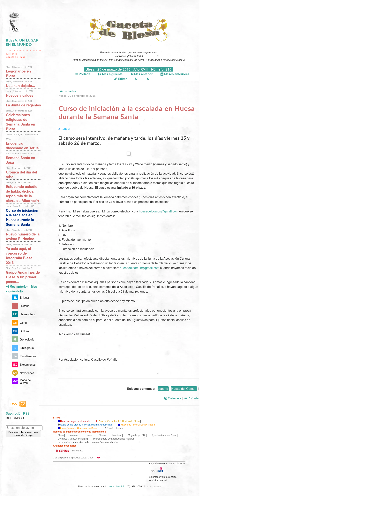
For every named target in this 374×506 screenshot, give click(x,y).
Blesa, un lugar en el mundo (75, 421)
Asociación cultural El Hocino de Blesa (119, 421)
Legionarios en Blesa (18, 73)
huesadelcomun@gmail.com (158, 211)
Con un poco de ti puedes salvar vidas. (73, 457)
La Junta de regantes (23, 105)
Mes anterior (143, 74)
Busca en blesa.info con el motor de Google (23, 434)
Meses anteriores (176, 74)
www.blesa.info (117, 486)
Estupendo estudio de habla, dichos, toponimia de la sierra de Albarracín (22, 193)
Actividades (68, 91)
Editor (122, 78)
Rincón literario (115, 428)
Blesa (61, 435)
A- (148, 78)
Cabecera (174, 398)
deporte (163, 388)
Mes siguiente (112, 74)
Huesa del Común (183, 388)
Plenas (102, 435)
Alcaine (74, 435)
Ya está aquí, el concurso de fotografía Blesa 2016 (19, 255)
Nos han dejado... (20, 85)
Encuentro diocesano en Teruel (23, 145)
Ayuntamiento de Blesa (164, 435)
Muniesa (117, 435)
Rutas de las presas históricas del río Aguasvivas (86, 424)
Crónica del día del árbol (21, 174)
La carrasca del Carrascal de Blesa (78, 428)
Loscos (88, 435)
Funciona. (77, 450)
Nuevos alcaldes (19, 95)
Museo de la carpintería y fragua (138, 424)
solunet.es (180, 463)
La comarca (64, 442)
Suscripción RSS (18, 413)
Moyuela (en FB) (137, 435)
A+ (137, 78)
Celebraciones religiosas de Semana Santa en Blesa (20, 121)
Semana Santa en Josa (20, 160)
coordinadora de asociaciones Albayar (113, 438)
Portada (84, 74)
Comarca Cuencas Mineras (72, 438)
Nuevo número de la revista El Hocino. (23, 236)
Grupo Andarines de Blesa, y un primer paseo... (23, 277)
